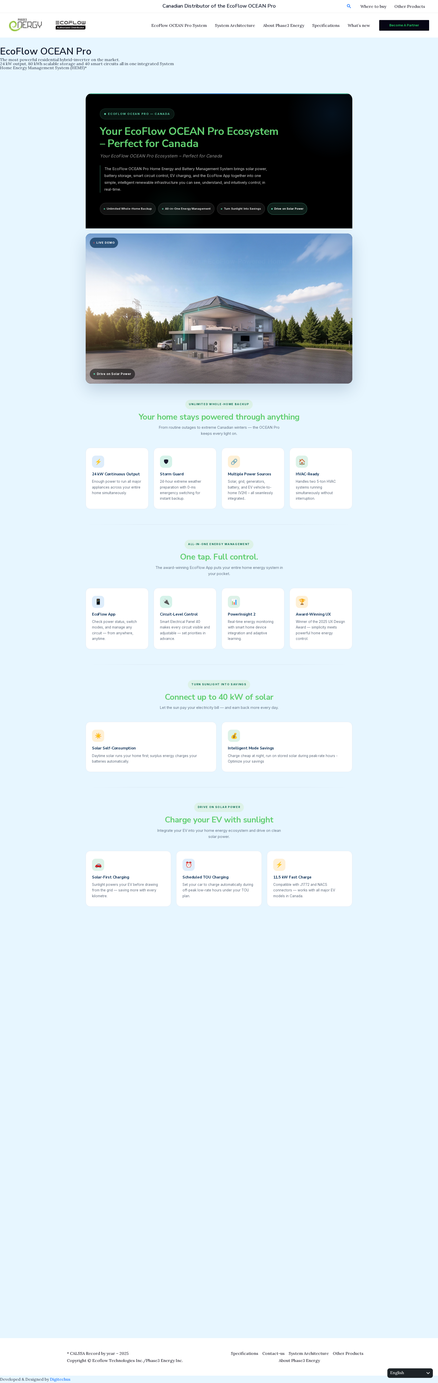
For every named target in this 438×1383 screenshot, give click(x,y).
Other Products (409, 6)
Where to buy (373, 6)
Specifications (326, 25)
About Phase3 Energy (283, 25)
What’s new (359, 25)
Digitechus (60, 1379)
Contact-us (273, 1353)
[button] (349, 6)
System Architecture (235, 25)
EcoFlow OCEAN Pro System (179, 25)
